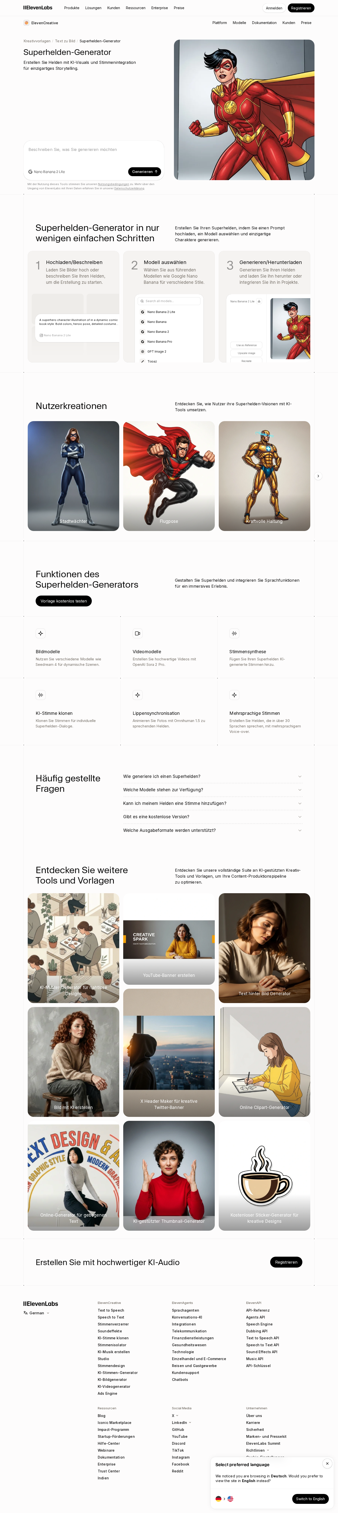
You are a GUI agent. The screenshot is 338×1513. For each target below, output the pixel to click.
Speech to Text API (262, 1345)
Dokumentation (111, 1457)
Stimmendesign (111, 1366)
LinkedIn (179, 1422)
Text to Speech (111, 1310)
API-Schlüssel (258, 1366)
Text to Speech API (262, 1338)
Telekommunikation (189, 1331)
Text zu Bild (65, 41)
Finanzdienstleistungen (193, 1338)
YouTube (180, 1436)
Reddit (177, 1471)
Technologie (183, 1352)
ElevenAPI (253, 1303)
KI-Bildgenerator (112, 1379)
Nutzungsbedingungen (113, 184)
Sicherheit (255, 1429)
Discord (178, 1443)
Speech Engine (259, 1324)
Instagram (181, 1457)
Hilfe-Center (109, 1443)
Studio (103, 1359)
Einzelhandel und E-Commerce (199, 1359)
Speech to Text (111, 1317)
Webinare (106, 1450)
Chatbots (180, 1379)
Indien (103, 1478)
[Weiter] (318, 476)
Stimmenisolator (112, 1345)
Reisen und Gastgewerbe (194, 1366)
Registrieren (301, 8)
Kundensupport (185, 1372)
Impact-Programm (113, 1429)
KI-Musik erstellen (114, 1352)
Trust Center (109, 1471)
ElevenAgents (182, 1303)
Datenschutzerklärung (129, 188)
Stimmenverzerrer (113, 1324)
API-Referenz (258, 1310)
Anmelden (274, 8)
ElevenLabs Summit (263, 1443)
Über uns (254, 1416)
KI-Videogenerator (114, 1386)
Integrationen (184, 1324)
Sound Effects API (261, 1352)
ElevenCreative (109, 1303)
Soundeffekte (110, 1331)
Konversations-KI (187, 1317)
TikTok (178, 1450)
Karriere (253, 1422)
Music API (254, 1359)
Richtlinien (255, 1450)
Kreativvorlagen (37, 41)
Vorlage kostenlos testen (64, 601)
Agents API (255, 1317)
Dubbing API (257, 1331)
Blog (102, 1416)
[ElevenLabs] (38, 7)
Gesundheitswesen (189, 1345)
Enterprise (107, 1464)
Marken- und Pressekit (266, 1436)
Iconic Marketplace (115, 1422)
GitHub (178, 1429)
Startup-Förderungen (116, 1436)
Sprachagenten (185, 1310)
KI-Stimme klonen (113, 1338)
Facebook (180, 1464)
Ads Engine (107, 1393)
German (36, 1313)
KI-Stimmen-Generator (118, 1372)
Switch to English (310, 1498)
